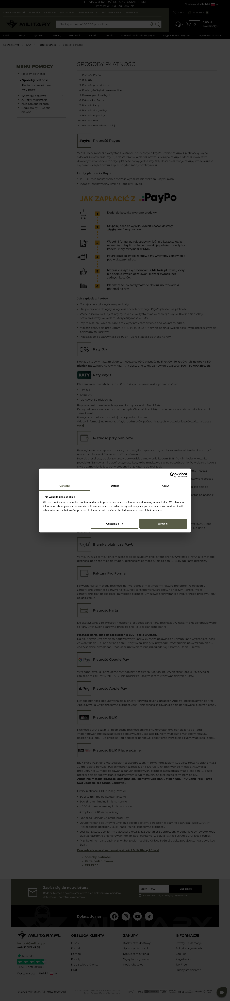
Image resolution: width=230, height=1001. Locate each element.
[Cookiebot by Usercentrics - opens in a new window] (172, 474)
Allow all (163, 523)
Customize (112, 523)
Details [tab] (115, 485)
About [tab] (165, 485)
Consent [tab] (64, 485)
